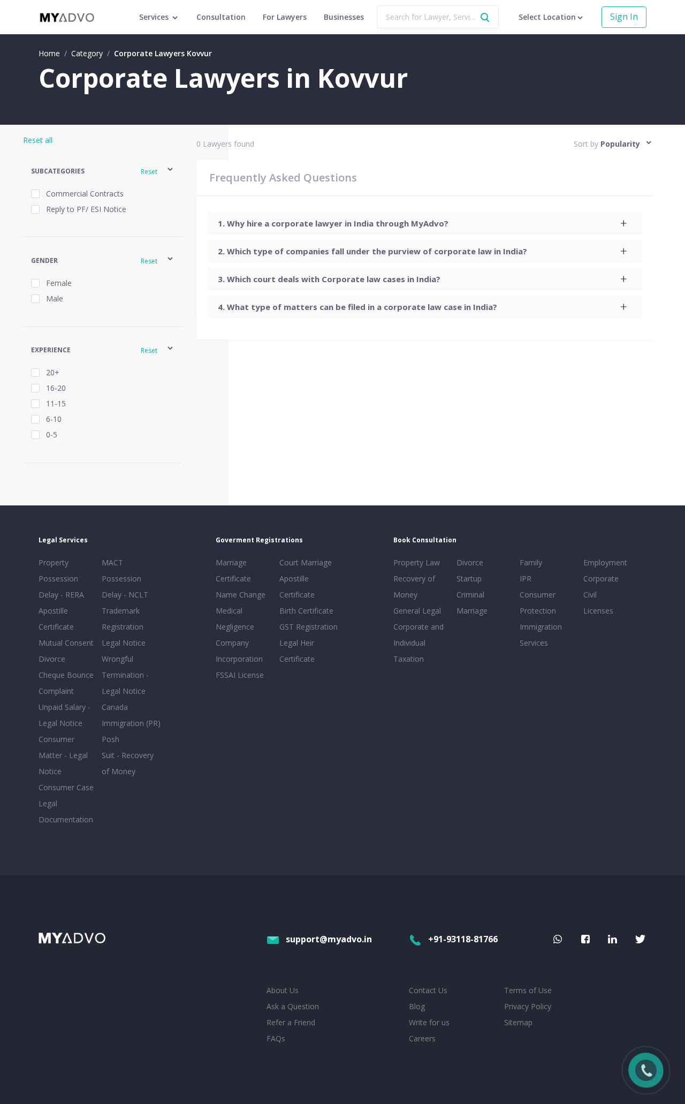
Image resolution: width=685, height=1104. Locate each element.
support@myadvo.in (329, 939)
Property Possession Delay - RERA (61, 578)
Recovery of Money (414, 586)
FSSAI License (240, 675)
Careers (422, 1038)
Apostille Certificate (56, 619)
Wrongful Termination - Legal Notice (125, 675)
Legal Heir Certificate (297, 651)
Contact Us (428, 990)
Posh (110, 739)
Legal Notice (124, 643)
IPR (525, 578)
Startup (469, 578)
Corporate (601, 578)
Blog (417, 1006)
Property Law (416, 562)
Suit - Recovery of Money (128, 763)
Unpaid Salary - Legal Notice (64, 715)
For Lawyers (285, 17)
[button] (103, 171)
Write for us (429, 1022)
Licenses (598, 611)
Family (531, 562)
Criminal (470, 594)
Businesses (344, 17)
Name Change (240, 594)
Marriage (472, 611)
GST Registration (308, 627)
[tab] (424, 223)
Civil (590, 594)
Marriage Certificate (233, 570)
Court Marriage (305, 562)
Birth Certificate (306, 611)
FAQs (276, 1038)
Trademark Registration (122, 619)
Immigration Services (541, 635)
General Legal (417, 611)
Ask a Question (293, 1006)
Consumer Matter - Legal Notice (63, 755)
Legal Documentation (66, 811)
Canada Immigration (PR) (131, 715)
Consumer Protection (538, 602)
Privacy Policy (527, 1006)
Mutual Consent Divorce (66, 651)
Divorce (469, 562)
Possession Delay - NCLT (125, 586)
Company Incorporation (239, 651)
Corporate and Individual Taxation (418, 643)
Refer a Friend (291, 1022)
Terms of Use (528, 990)
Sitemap (518, 1022)
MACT (112, 562)
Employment (605, 562)
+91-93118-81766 (463, 939)
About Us (283, 990)
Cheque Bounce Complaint (66, 683)
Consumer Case (66, 787)
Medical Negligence (235, 619)
